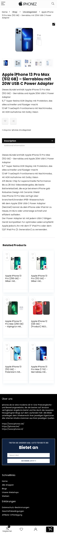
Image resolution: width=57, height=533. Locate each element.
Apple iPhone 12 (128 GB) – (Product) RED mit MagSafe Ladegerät (39, 326)
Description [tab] (10, 141)
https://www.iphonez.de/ (13, 424)
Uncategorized (30, 12)
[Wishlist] (21, 529)
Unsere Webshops (10, 492)
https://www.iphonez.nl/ (12, 429)
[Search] (53, 3)
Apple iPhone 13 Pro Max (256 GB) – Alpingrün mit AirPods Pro (14, 325)
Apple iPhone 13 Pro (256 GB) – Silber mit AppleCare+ (13, 279)
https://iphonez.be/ (10, 426)
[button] (53, 24)
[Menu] (3, 3)
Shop (14, 12)
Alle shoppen (8, 485)
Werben (5, 496)
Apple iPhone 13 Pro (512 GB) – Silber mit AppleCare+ (39, 279)
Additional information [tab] (14, 145)
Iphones (15, 130)
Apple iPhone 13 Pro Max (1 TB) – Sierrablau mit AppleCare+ (39, 370)
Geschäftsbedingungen (13, 511)
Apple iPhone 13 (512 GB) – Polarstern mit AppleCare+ (13, 370)
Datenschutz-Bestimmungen (15, 507)
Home (5, 12)
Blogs (4, 488)
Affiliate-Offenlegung (12, 515)
